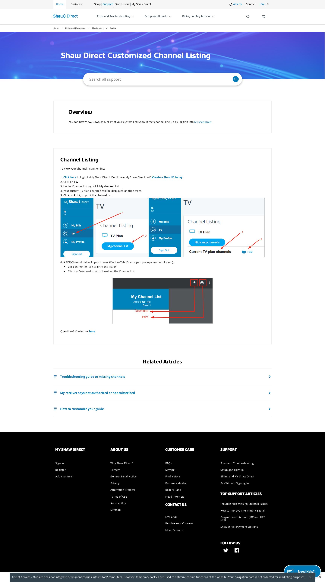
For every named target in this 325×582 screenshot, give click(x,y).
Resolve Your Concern (179, 523)
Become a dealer (175, 483)
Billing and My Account (75, 28)
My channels (98, 28)
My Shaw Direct (141, 4)
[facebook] (237, 551)
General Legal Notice (123, 476)
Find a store (122, 4)
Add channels (64, 476)
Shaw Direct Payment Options (239, 526)
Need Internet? (174, 496)
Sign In (59, 463)
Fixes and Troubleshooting (237, 463)
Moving (170, 470)
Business (76, 4)
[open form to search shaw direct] (248, 16)
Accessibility (118, 503)
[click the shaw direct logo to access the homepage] (65, 16)
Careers (115, 470)
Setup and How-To (232, 470)
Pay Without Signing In (234, 483)
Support (108, 4)
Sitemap (115, 510)
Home (60, 4)
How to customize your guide (82, 409)
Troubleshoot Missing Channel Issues (244, 504)
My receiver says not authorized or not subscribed (97, 393)
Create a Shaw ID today (167, 177)
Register (60, 470)
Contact (250, 4)
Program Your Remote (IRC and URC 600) (242, 518)
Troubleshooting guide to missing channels (92, 377)
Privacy (114, 483)
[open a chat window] (264, 16)
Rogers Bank (173, 490)
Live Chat (171, 517)
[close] (309, 577)
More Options (174, 530)
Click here (69, 177)
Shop (97, 4)
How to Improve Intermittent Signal (242, 510)
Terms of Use (118, 496)
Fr (268, 4)
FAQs (168, 463)
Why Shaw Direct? (121, 463)
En (262, 4)
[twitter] (226, 551)
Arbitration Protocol (122, 490)
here (92, 331)
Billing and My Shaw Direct (237, 476)
